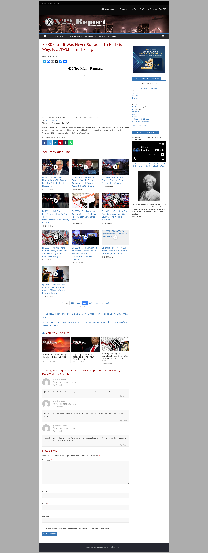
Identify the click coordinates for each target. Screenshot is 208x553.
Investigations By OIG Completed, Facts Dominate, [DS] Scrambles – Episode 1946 (115, 357)
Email (45, 504)
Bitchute (135, 98)
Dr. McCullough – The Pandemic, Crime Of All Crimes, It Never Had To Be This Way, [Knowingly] (85, 315)
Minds (134, 117)
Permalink (60, 385)
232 (97, 303)
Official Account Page (139, 125)
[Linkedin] (55, 142)
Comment (47, 460)
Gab (133, 114)
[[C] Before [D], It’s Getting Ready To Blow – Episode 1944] (56, 338)
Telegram (135, 112)
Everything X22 (74, 36)
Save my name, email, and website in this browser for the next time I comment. (77, 529)
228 (72, 303)
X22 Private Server (56, 36)
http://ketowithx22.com (54, 120)
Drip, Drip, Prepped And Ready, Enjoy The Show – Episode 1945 (84, 356)
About (114, 36)
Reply (125, 396)
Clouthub (135, 100)
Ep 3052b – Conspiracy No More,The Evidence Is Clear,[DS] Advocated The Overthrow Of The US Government (85, 324)
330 (107, 303)
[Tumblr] (65, 142)
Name (45, 491)
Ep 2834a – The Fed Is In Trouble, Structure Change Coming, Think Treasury (114, 180)
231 (90, 303)
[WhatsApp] (70, 142)
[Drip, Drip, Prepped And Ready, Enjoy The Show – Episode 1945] (86, 338)
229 (78, 303)
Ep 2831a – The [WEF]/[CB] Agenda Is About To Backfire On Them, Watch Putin (114, 250)
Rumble (135, 93)
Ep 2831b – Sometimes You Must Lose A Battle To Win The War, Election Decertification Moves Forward (84, 253)
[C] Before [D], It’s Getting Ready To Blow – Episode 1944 (54, 356)
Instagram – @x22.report (141, 119)
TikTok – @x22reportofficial (142, 121)
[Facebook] (44, 142)
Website (45, 516)
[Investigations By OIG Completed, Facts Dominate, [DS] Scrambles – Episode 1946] (115, 338)
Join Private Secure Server (149, 88)
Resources (89, 36)
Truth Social (136, 107)
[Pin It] (60, 142)
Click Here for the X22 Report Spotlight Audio (149, 163)
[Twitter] (49, 142)
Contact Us (104, 36)
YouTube (135, 96)
